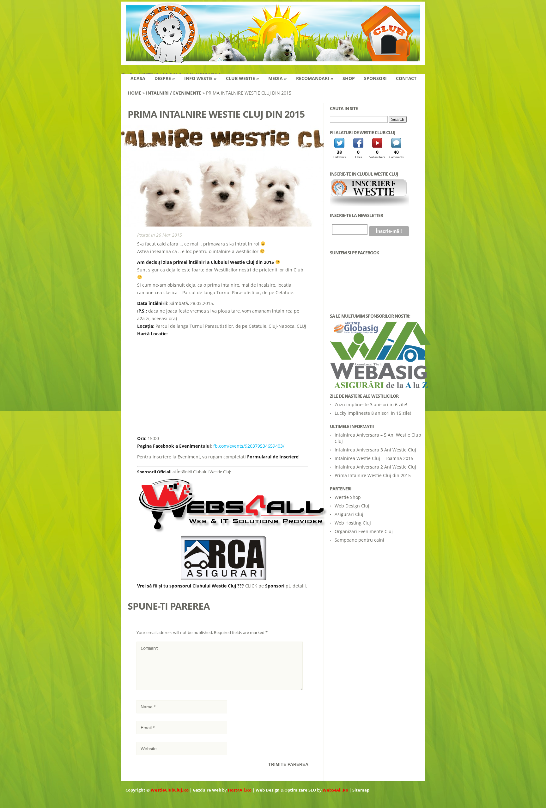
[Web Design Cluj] (232, 532)
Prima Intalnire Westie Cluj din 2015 (373, 475)
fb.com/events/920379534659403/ (248, 446)
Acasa (137, 78)
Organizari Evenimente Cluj (364, 531)
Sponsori (375, 78)
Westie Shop (348, 497)
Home (134, 93)
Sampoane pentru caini (359, 540)
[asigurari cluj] (224, 578)
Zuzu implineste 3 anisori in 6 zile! (371, 404)
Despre (165, 78)
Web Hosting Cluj (353, 523)
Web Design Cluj (352, 506)
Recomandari (314, 78)
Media (277, 78)
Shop (349, 78)
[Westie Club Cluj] (273, 60)
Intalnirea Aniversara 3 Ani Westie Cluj (375, 450)
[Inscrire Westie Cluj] (369, 204)
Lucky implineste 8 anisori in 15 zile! (373, 413)
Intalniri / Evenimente (173, 93)
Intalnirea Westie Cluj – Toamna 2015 (374, 458)
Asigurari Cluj (349, 514)
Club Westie (242, 78)
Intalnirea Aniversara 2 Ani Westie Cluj (375, 467)
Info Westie (200, 78)
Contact (406, 78)
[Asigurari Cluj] (376, 354)
